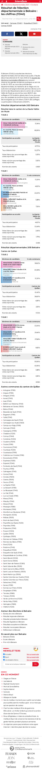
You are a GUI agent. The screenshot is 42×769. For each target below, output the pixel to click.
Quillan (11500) (8, 534)
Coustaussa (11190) (10, 453)
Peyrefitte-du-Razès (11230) (13, 523)
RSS (24, 740)
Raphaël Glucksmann (11, 684)
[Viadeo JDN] (31, 762)
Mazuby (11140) (8, 501)
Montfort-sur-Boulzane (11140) (14, 512)
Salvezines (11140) (9, 582)
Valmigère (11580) (9, 604)
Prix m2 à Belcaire (10, 642)
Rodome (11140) (9, 547)
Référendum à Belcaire (11, 630)
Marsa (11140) (8, 499)
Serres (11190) (8, 585)
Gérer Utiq (35, 742)
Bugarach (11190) (9, 415)
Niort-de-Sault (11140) (11, 520)
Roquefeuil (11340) (30, 23)
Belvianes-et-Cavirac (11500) (13, 407)
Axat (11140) (7, 401)
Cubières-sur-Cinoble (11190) (13, 455)
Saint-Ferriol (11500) (10, 561)
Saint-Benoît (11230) (10, 558)
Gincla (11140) (8, 474)
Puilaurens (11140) (9, 528)
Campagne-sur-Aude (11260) (13, 423)
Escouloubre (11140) (10, 458)
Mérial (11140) (8, 504)
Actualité (8, 654)
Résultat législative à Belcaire (14, 622)
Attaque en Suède (9, 697)
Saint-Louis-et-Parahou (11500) (14, 572)
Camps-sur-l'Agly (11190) (12, 425)
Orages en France (9, 679)
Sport (7, 657)
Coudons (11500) (9, 442)
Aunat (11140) (8, 398)
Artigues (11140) (8, 396)
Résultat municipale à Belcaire (14, 627)
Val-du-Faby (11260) (10, 601)
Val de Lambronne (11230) (12, 599)
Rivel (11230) (7, 545)
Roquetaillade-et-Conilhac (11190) (15, 555)
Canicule (6, 692)
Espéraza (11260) (9, 461)
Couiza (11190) (8, 444)
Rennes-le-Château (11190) (13, 539)
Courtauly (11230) (9, 450)
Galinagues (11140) (9, 471)
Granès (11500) (8, 480)
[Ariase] (11, 766)
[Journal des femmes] (11, 753)
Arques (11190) (8, 393)
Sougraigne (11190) (9, 591)
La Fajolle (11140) (9, 485)
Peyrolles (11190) (9, 526)
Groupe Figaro (18, 744)
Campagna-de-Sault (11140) (13, 420)
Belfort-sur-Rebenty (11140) (13, 404)
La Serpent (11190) (9, 488)
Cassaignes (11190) (9, 431)
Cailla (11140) (7, 417)
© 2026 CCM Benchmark (31, 744)
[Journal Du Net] (11, 758)
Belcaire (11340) (8, 637)
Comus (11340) (6, 26)
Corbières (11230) (9, 439)
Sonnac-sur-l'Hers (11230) (12, 588)
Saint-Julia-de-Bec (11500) (12, 566)
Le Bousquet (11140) (10, 490)
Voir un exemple (33, 654)
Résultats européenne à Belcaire (15, 624)
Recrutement (31, 740)
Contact (9, 740)
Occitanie (34, 5)
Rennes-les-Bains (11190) (12, 542)
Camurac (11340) (16, 23)
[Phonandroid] (31, 766)
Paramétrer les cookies (24, 742)
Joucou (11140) (8, 482)
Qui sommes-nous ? (10, 738)
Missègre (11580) (9, 507)
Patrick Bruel (8, 695)
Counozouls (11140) (10, 447)
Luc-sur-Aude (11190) (10, 496)
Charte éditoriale (27, 738)
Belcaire (25, 51)
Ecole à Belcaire (9, 639)
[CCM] (31, 753)
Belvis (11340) (8, 409)
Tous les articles (17, 740)
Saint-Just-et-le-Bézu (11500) (13, 569)
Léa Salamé (7, 681)
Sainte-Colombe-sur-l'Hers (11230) (15, 580)
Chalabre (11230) (9, 434)
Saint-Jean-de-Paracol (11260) (14, 563)
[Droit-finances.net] (31, 758)
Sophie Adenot (8, 689)
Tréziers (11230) (9, 596)
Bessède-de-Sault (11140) (12, 412)
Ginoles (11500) (8, 477)
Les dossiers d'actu (11, 660)
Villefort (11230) (8, 607)
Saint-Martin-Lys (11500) (12, 574)
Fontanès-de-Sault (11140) (12, 466)
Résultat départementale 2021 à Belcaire (12, 46)
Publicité (35, 738)
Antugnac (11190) (9, 390)
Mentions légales (8, 744)
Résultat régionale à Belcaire (13, 616)
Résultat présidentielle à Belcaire (15, 619)
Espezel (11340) (8, 463)
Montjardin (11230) (10, 515)
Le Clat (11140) (8, 493)
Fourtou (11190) (8, 469)
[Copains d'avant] (11, 762)
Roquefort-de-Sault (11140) (12, 553)
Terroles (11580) (8, 593)
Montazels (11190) (9, 509)
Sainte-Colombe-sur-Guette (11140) (16, 577)
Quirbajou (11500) (9, 536)
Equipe (19, 738)
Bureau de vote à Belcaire (12, 614)
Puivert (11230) (8, 531)
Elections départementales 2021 (17, 5)
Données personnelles (10, 742)
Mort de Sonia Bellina (11, 687)
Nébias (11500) (8, 517)
